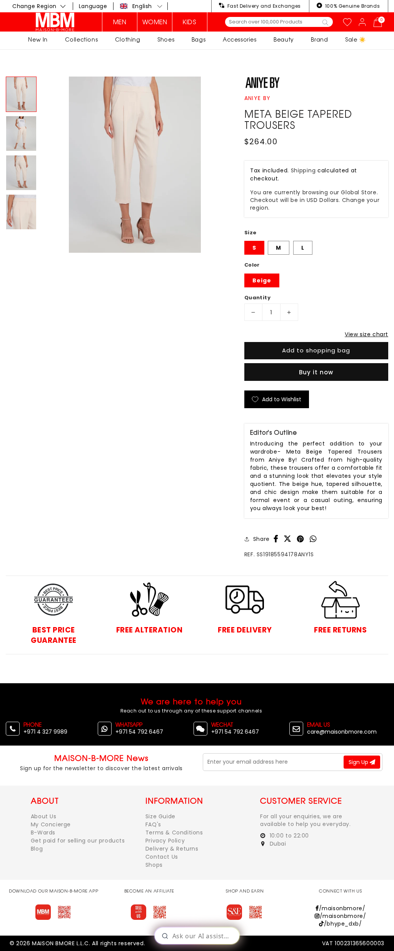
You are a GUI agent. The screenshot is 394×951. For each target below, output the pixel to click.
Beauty (284, 39)
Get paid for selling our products (78, 840)
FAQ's (153, 824)
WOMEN (154, 22)
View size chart (366, 334)
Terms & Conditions (174, 832)
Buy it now (316, 372)
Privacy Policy (165, 840)
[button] (141, 6)
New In (38, 39)
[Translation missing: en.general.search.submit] (325, 22)
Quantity (257, 297)
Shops (154, 865)
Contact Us (161, 857)
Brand (319, 39)
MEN (120, 22)
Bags (198, 39)
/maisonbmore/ (342, 908)
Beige (261, 280)
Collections (81, 39)
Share (261, 539)
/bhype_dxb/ (343, 924)
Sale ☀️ (355, 39)
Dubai (277, 844)
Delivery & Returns (172, 849)
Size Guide (160, 816)
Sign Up (359, 762)
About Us (44, 816)
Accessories (240, 39)
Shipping (303, 170)
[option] (134, 165)
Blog (37, 849)
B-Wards (43, 832)
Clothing (127, 39)
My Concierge (51, 824)
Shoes (165, 39)
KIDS (189, 22)
